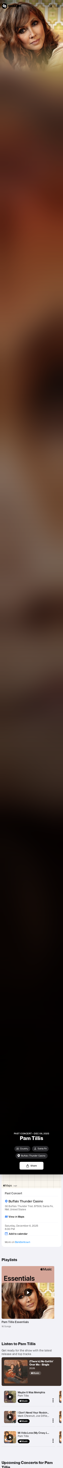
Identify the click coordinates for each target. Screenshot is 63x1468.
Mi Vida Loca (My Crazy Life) (35, 1432)
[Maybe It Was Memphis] (10, 1397)
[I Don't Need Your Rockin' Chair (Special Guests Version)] (10, 1417)
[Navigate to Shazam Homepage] (11, 6)
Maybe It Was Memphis (31, 1392)
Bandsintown (22, 1242)
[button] (58, 6)
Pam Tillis (23, 1395)
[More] (53, 1400)
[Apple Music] (44, 1373)
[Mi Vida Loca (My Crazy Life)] (10, 1437)
